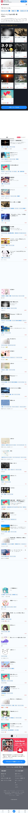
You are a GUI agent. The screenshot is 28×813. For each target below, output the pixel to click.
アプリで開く (23, 1)
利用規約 (5, 790)
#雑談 (14, 10)
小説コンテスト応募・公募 (5, 778)
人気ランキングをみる (14, 107)
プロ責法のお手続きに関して (19, 793)
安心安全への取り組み (7, 792)
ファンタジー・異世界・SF (20, 778)
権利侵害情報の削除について (9, 793)
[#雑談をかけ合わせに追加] (18, 11)
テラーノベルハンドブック (11, 790)
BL (15, 782)
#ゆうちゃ (4, 10)
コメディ (16, 787)
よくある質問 (22, 792)
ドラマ (16, 784)
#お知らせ (23, 10)
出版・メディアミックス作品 (6, 780)
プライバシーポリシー (12, 795)
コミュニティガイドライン (20, 790)
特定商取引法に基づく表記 (15, 792)
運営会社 (17, 795)
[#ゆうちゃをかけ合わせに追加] (9, 11)
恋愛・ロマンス (18, 773)
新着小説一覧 (3, 773)
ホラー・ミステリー (18, 780)
